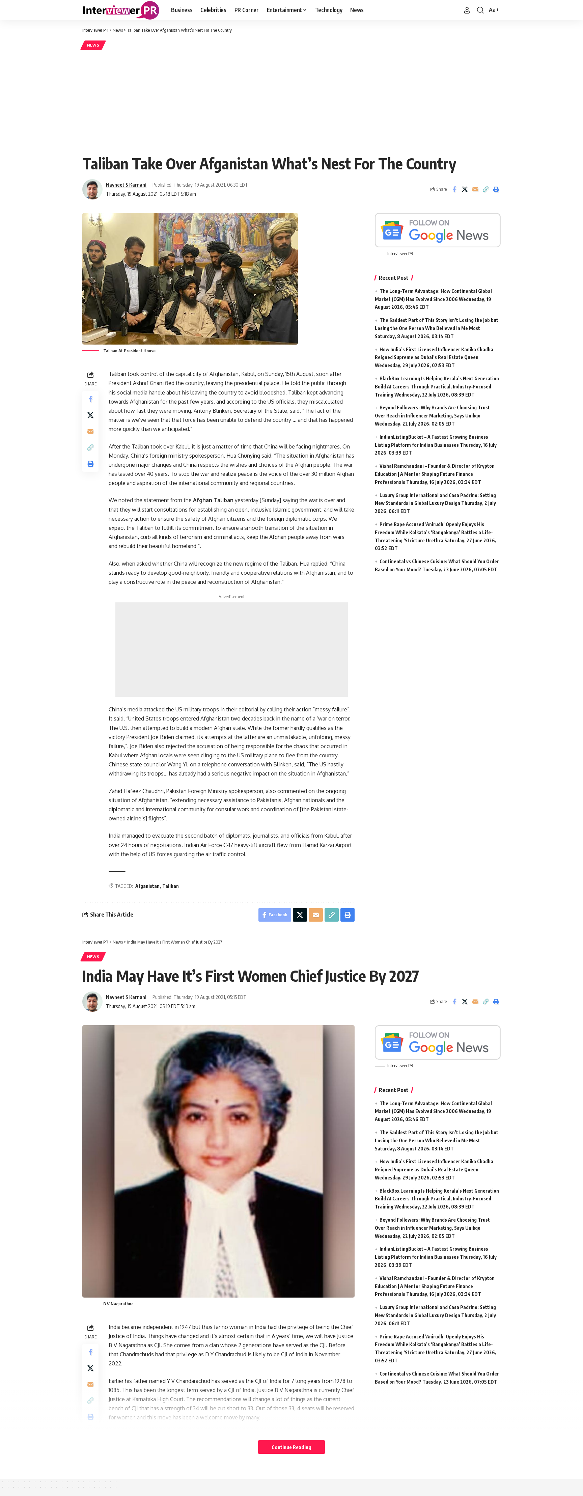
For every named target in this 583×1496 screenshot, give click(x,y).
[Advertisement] (291, 102)
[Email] (475, 189)
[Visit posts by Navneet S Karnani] (92, 189)
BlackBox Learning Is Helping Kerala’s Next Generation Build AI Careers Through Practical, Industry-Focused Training (437, 387)
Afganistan (147, 886)
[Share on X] (464, 189)
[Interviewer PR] (121, 10)
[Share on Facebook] (454, 189)
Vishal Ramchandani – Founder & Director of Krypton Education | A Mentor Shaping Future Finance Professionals (435, 474)
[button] (467, 10)
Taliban (170, 886)
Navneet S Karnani (126, 185)
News (93, 45)
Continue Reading (291, 1447)
